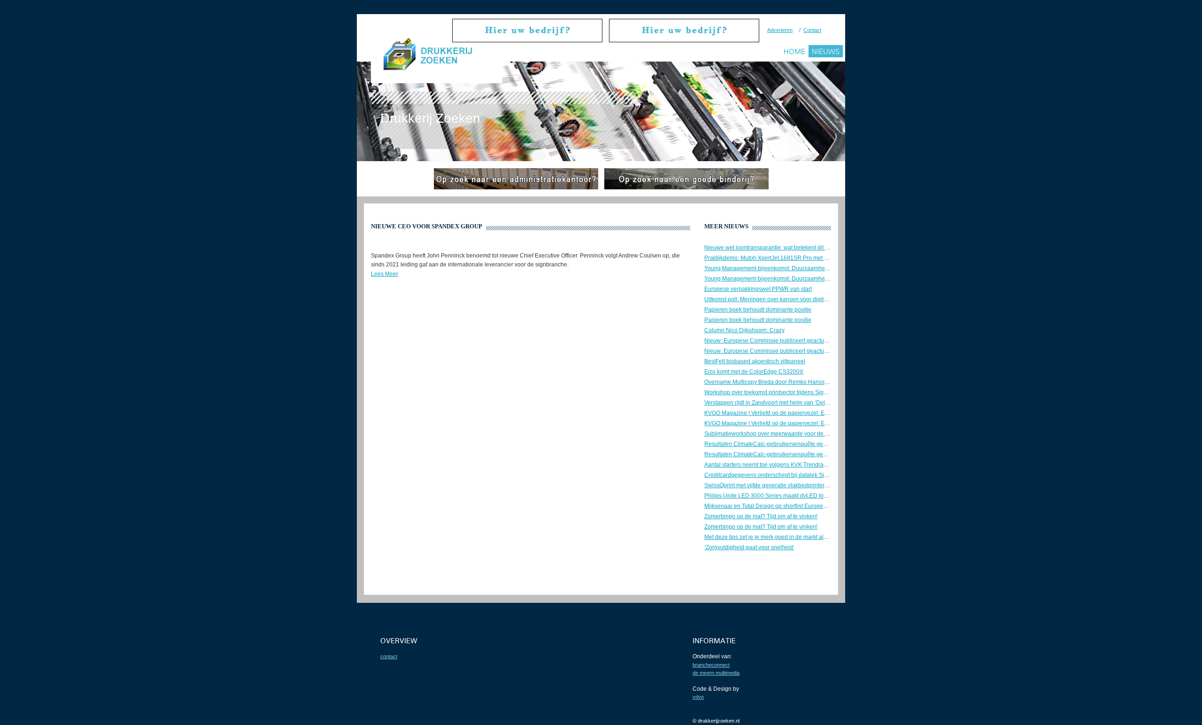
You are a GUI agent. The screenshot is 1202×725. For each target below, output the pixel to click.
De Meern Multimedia (716, 673)
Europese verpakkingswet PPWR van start (758, 289)
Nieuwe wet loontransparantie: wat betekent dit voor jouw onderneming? (796, 247)
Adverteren (780, 30)
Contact (812, 30)
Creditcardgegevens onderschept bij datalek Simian (770, 475)
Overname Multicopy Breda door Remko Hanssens (769, 382)
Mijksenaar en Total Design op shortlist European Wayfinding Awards (792, 506)
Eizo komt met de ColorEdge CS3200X (753, 371)
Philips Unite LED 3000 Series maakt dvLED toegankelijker (779, 495)
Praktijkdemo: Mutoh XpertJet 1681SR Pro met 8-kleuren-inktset (785, 258)
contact (388, 656)
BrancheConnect (711, 665)
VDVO (698, 697)
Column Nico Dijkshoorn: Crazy (744, 330)
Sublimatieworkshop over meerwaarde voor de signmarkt (777, 433)
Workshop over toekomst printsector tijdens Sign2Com (773, 392)
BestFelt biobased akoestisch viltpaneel (754, 361)
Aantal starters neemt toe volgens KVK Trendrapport (770, 464)
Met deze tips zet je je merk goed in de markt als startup (774, 537)
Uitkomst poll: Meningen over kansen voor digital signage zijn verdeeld (794, 299)
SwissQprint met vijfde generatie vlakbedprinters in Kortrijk (778, 485)
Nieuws (826, 51)
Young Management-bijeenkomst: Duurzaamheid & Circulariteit (784, 268)
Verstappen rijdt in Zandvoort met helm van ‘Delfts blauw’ (776, 402)
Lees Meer (384, 274)
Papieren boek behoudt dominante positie (757, 309)
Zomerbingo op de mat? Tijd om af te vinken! (760, 516)
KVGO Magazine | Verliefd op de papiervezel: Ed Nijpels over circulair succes (802, 413)
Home (794, 51)
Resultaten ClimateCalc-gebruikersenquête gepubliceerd (777, 444)
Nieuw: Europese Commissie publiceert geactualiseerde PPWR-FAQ (791, 340)
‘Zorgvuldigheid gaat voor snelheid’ (749, 547)
